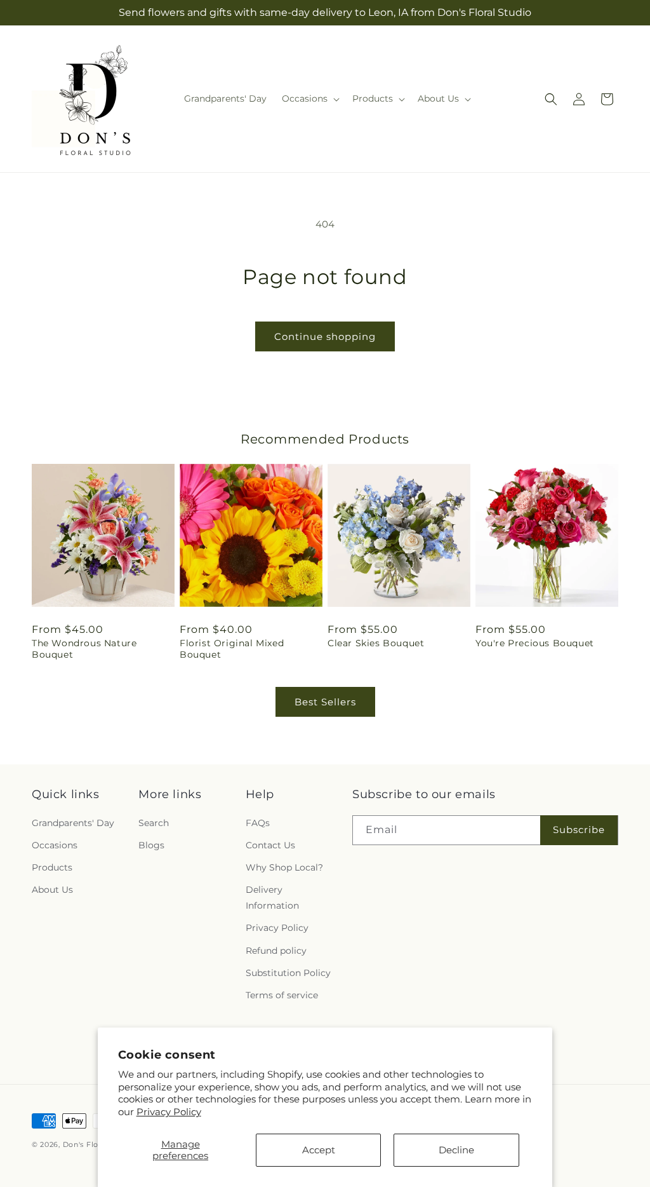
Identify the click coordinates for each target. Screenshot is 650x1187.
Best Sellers (325, 702)
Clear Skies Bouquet (376, 643)
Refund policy (276, 950)
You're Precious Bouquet (534, 643)
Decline (456, 1150)
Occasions (54, 845)
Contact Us (270, 845)
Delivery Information (272, 897)
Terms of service (282, 995)
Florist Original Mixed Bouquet (232, 648)
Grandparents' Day (73, 823)
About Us (52, 889)
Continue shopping (325, 336)
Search (153, 823)
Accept (318, 1150)
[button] (309, 98)
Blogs (151, 845)
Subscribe (579, 830)
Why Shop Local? (284, 867)
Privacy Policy (168, 1112)
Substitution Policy (288, 973)
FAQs (258, 823)
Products (52, 867)
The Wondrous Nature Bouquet (84, 648)
